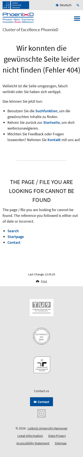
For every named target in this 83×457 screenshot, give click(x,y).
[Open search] (78, 5)
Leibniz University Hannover (48, 428)
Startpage (15, 236)
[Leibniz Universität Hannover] (16, 5)
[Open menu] (77, 20)
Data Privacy (57, 436)
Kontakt (54, 139)
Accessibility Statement (32, 443)
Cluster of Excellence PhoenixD (30, 29)
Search (13, 230)
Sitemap (61, 443)
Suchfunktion (46, 110)
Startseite (51, 122)
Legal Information (30, 436)
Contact (13, 242)
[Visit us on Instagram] (41, 413)
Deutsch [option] (66, 5)
